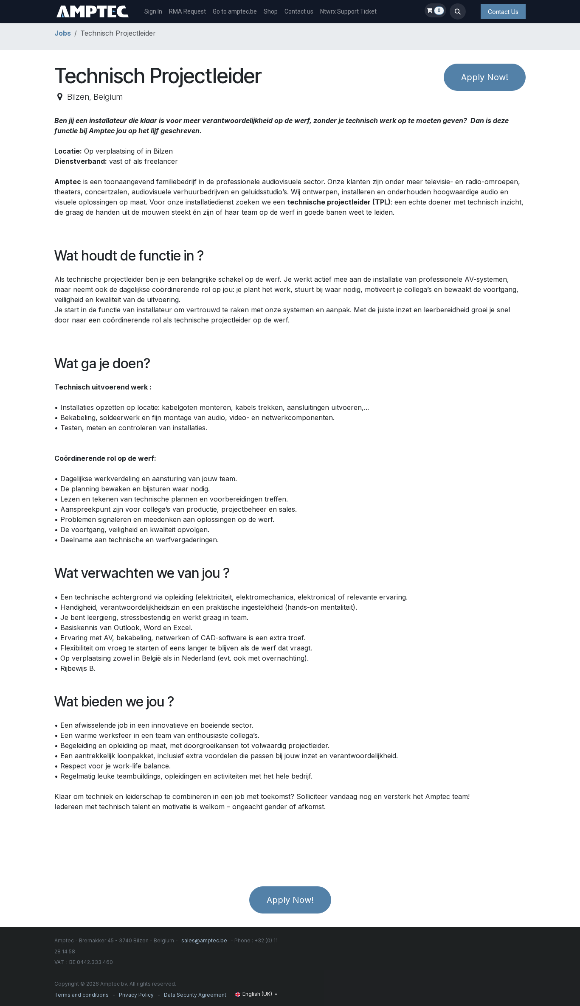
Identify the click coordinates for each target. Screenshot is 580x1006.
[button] (458, 11)
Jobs (62, 33)
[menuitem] (153, 12)
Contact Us (503, 11)
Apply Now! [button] (484, 77)
